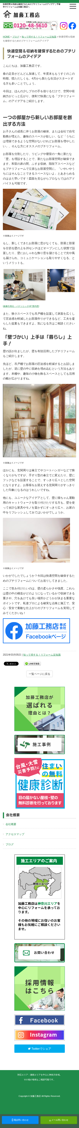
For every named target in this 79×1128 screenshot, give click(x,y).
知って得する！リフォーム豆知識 (39, 36)
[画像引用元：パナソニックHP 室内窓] (21, 306)
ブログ (15, 36)
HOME (6, 36)
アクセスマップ (15, 834)
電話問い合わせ (21, 1120)
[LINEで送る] (32, 663)
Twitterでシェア (41, 1048)
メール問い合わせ (59, 1120)
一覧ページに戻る (39, 673)
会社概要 (11, 824)
